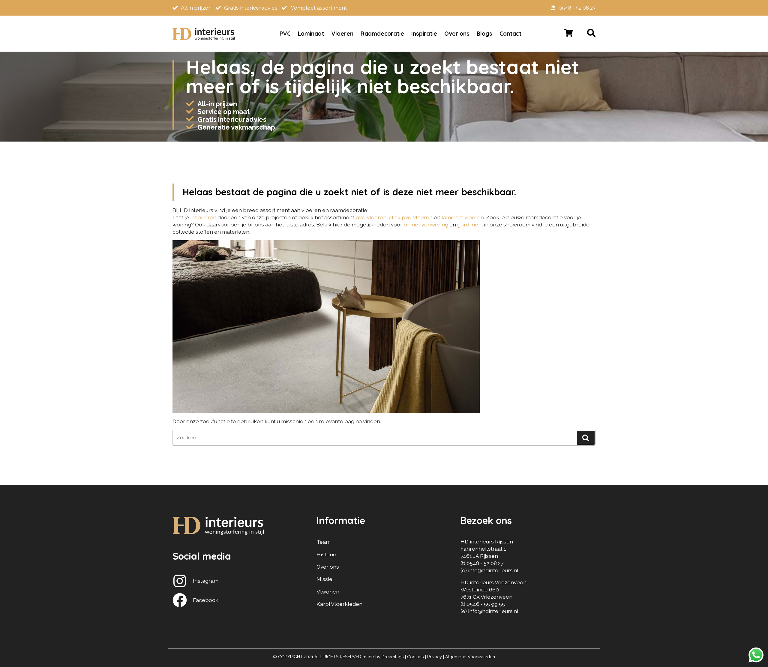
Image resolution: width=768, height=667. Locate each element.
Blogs (484, 33)
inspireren (204, 217)
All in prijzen (196, 7)
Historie (326, 554)
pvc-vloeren (371, 217)
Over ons (457, 33)
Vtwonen (327, 591)
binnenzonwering (426, 224)
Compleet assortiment (318, 7)
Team (323, 542)
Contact (510, 33)
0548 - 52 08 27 (577, 7)
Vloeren (342, 33)
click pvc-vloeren (411, 217)
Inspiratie (424, 33)
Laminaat (311, 33)
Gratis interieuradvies (250, 7)
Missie (324, 579)
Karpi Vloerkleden (339, 604)
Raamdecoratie (382, 33)
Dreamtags (393, 656)
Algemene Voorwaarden (470, 656)
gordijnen (469, 224)
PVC (285, 33)
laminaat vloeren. (463, 217)
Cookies (415, 656)
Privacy (434, 656)
